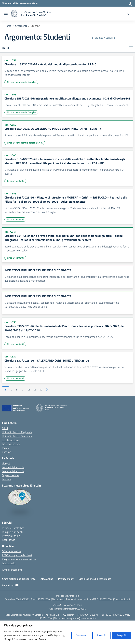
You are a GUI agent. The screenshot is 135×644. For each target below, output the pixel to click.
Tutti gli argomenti (12, 570)
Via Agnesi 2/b (72, 595)
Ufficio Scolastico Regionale (17, 432)
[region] (67, 632)
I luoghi (6, 463)
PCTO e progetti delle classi (17, 555)
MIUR (5, 428)
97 (41, 389)
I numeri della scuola (13, 467)
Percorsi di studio (11, 536)
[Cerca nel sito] (127, 13)
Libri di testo (8, 563)
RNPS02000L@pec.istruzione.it (114, 599)
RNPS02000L (79, 608)
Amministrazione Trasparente (19, 579)
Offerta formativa (11, 551)
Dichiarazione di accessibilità (95, 579)
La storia (6, 479)
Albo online (46, 579)
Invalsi (5, 448)
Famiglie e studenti (12, 532)
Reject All (101, 635)
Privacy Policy (66, 579)
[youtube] (16, 585)
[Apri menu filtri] (131, 47)
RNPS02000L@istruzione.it (51, 599)
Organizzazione (10, 475)
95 (29, 389)
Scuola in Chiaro (10, 440)
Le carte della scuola (13, 471)
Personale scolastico (13, 528)
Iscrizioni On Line (11, 444)
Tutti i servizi (8, 540)
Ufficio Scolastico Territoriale (17, 436)
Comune (6, 452)
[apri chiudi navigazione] (6, 14)
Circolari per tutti (15, 181)
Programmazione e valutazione (19, 559)
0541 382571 (22, 599)
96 (35, 389)
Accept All (121, 635)
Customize (81, 635)
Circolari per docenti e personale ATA (24, 142)
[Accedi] (130, 3)
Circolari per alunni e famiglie (21, 82)
